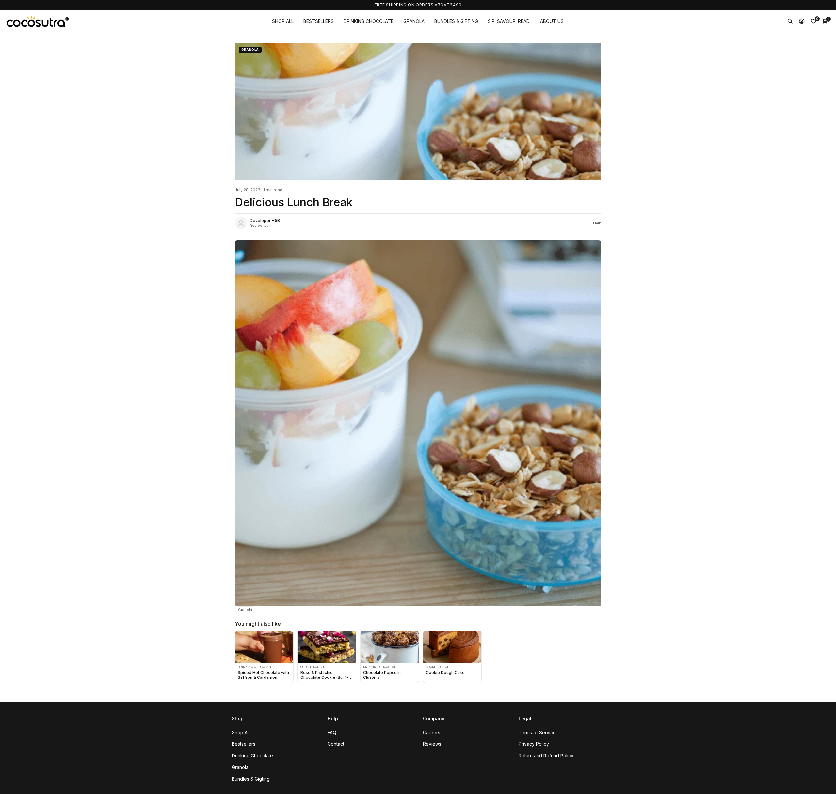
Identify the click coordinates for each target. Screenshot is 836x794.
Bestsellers (243, 744)
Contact (336, 744)
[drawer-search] (790, 21)
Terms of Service (537, 732)
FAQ (332, 732)
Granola (245, 609)
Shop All (240, 732)
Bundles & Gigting (251, 779)
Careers (431, 732)
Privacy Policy (534, 744)
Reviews (432, 744)
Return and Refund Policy (546, 755)
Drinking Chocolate (252, 755)
